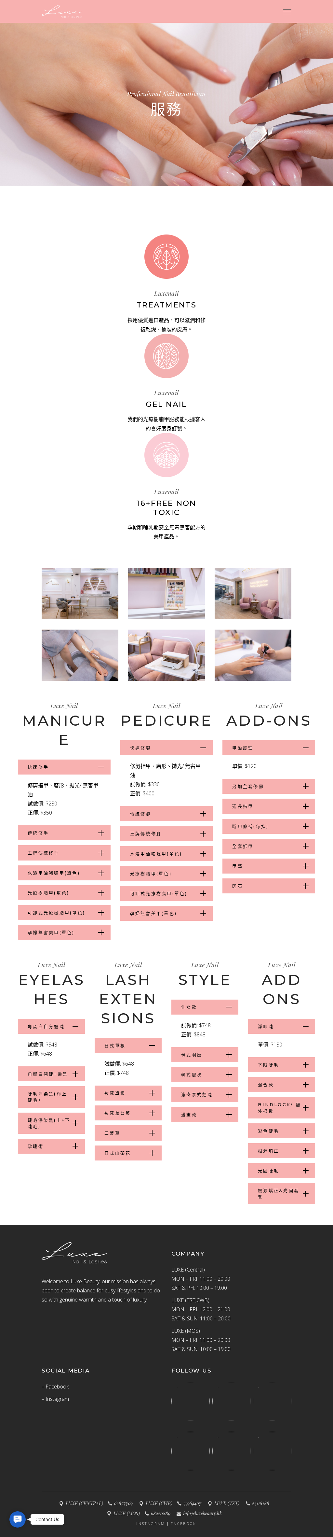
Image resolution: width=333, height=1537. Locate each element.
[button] (17, 1519)
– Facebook (55, 1386)
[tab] (64, 767)
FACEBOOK (183, 1524)
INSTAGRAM (150, 1524)
